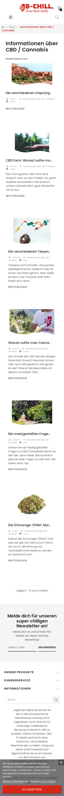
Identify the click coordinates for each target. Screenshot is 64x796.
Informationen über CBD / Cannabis (38, 99)
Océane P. (16, 440)
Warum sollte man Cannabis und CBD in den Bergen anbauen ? (29, 343)
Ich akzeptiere (32, 789)
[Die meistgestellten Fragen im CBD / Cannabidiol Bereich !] (32, 413)
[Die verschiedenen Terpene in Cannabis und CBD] (32, 231)
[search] (56, 699)
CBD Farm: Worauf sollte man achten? (29, 160)
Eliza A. (15, 531)
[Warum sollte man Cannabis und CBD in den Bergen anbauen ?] (32, 322)
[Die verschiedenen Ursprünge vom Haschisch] (32, 74)
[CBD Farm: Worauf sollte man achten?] (32, 142)
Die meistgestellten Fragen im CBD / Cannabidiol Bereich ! (29, 434)
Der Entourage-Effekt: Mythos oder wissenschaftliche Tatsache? (29, 525)
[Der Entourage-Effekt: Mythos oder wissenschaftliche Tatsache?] (32, 504)
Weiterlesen (15, 109)
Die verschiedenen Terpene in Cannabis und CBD (29, 251)
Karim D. (13, 166)
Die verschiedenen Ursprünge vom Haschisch (29, 93)
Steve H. (13, 99)
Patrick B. (16, 257)
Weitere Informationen (15, 781)
